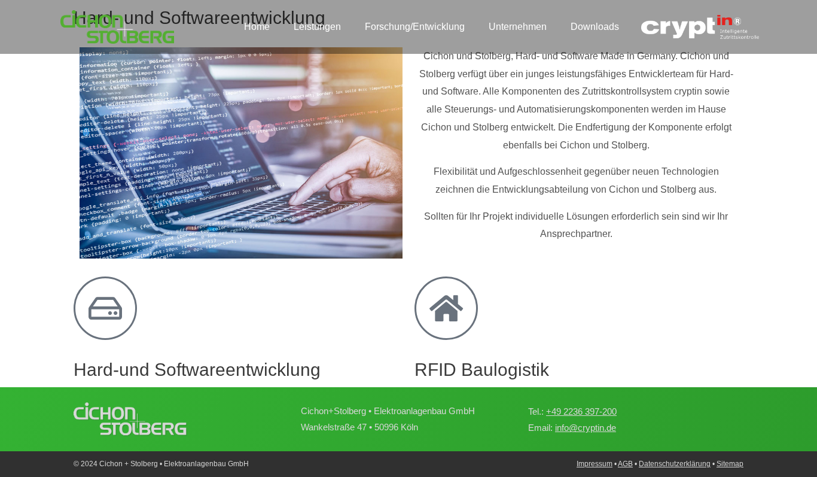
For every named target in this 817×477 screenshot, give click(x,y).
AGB (625, 464)
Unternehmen (518, 27)
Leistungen (317, 27)
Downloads (595, 27)
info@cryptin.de (585, 428)
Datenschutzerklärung (675, 464)
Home (257, 27)
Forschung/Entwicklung (415, 27)
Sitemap (730, 464)
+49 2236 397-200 (581, 411)
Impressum (594, 464)
